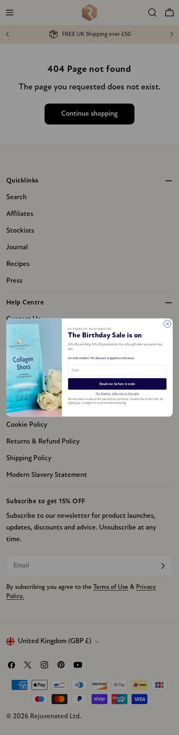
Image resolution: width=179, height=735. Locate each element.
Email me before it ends (117, 384)
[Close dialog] (168, 324)
